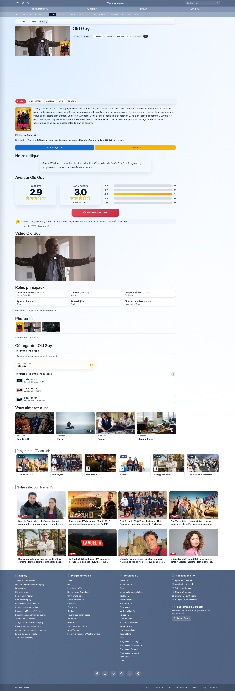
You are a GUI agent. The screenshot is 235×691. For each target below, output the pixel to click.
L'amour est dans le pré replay (29, 626)
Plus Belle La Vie (74, 588)
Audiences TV (126, 584)
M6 (123, 14)
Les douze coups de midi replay (29, 584)
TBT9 (69, 580)
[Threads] (122, 674)
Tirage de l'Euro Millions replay (29, 622)
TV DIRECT (91, 9)
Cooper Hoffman (68, 140)
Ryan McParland (88, 140)
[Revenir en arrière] (33, 3)
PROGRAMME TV (40, 9)
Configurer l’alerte (182, 618)
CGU (148, 688)
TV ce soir (27, 14)
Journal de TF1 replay (25, 619)
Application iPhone (183, 580)
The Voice (72, 607)
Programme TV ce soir (33, 451)
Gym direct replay (23, 599)
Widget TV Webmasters (186, 599)
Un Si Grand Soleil (75, 596)
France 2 (102, 14)
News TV (124, 580)
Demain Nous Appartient (78, 592)
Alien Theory (73, 630)
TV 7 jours (83, 14)
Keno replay (20, 588)
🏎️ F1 (52, 14)
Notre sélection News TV (35, 487)
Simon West (33, 135)
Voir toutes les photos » (26, 337)
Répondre (42, 226)
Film (23, 22)
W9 (136, 14)
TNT (18, 14)
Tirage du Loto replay (25, 580)
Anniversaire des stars (130, 622)
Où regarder (35, 101)
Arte (130, 14)
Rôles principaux (29, 287)
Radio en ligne (126, 599)
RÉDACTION (182, 688)
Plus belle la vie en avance (27, 603)
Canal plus (114, 14)
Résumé (20, 101)
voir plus (119, 140)
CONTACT (215, 688)
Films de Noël (126, 619)
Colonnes (72, 14)
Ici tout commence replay (26, 607)
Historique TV (126, 603)
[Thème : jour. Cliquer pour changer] (28, 3)
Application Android (184, 584)
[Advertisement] (95, 77)
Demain (61, 14)
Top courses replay (24, 638)
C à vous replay (22, 592)
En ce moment (41, 14)
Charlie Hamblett (134, 301)
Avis (61, 101)
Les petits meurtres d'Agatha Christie (83, 634)
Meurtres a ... (73, 622)
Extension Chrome (183, 588)
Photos (72, 101)
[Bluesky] (113, 674)
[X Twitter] (105, 674)
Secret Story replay (24, 596)
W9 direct (71, 619)
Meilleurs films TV (127, 611)
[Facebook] (97, 674)
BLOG (194, 688)
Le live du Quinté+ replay (26, 634)
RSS (170, 688)
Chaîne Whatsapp (183, 592)
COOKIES (159, 688)
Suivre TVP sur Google (185, 596)
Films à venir (125, 607)
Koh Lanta (71, 603)
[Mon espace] (23, 3)
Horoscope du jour (128, 630)
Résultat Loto (125, 634)
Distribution (20, 140)
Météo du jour (126, 626)
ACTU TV (195, 9)
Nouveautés (125, 657)
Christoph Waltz (36, 140)
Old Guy (43, 22)
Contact (123, 660)
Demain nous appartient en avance (31, 615)
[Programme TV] (17, 22)
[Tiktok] (130, 674)
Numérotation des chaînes (131, 592)
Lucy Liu (52, 140)
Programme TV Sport (129, 653)
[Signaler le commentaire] (48, 226)
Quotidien (71, 611)
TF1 (94, 14)
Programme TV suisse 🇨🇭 (131, 645)
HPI (68, 584)
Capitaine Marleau (75, 599)
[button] (138, 674)
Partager (54, 147)
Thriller (32, 22)
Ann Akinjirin (106, 140)
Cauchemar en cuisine (77, 626)
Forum (122, 588)
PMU (122, 638)
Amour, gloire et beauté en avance (30, 630)
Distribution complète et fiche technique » (35, 310)
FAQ (204, 688)
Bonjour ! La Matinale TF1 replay (29, 611)
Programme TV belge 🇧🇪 (131, 641)
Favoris (137, 147)
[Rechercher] (217, 3)
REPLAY (143, 9)
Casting (50, 101)
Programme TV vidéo (129, 649)
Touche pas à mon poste (78, 615)
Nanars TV (124, 615)
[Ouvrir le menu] (17, 3)
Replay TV (124, 596)
